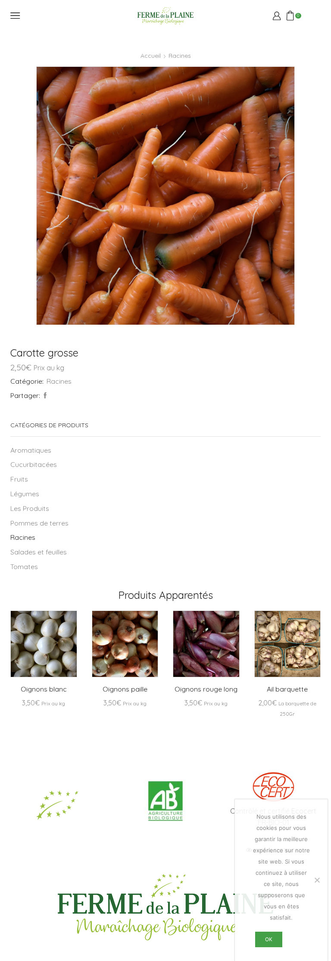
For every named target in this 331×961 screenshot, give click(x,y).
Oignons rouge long (206, 689)
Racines (180, 56)
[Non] (316, 880)
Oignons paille (125, 689)
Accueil (151, 56)
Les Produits (29, 508)
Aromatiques (30, 450)
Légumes (24, 493)
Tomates (24, 566)
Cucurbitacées (33, 464)
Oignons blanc (44, 689)
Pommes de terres (39, 523)
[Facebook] (44, 396)
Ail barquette (287, 689)
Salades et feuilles (38, 552)
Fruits (19, 479)
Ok (268, 939)
